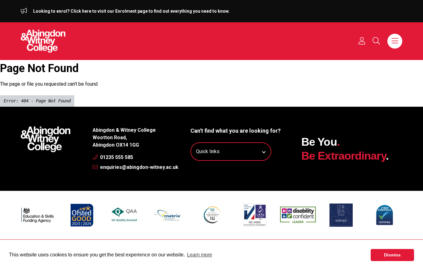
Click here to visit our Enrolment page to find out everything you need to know (149, 11)
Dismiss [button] (392, 254)
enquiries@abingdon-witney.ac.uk (138, 167)
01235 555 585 (116, 157)
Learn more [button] (199, 254)
